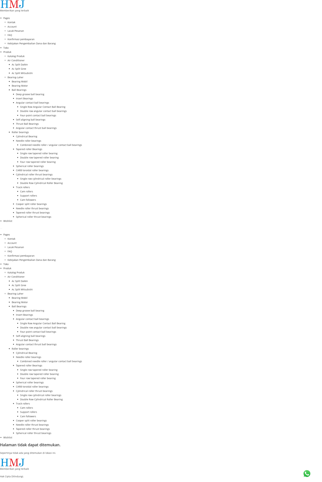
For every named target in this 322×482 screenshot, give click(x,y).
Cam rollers (26, 191)
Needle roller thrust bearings (32, 208)
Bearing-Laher (15, 77)
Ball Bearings (19, 89)
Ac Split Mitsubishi (22, 73)
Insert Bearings (24, 98)
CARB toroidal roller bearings (32, 170)
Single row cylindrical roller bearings (40, 178)
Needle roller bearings (28, 140)
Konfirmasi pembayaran (21, 39)
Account (12, 26)
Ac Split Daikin (20, 64)
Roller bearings (20, 132)
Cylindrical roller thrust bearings (34, 174)
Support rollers (28, 195)
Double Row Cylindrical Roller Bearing (41, 183)
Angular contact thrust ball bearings (36, 128)
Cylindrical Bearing (26, 136)
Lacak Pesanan (16, 30)
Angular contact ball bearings (32, 102)
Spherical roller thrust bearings (33, 216)
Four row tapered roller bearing (38, 161)
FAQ (10, 35)
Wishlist (7, 221)
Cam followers (28, 199)
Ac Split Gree (19, 68)
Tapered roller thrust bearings (33, 212)
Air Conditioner (16, 60)
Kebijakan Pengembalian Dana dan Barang (32, 43)
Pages (6, 18)
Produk (7, 52)
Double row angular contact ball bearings (43, 111)
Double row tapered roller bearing (39, 157)
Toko (6, 47)
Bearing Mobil (20, 81)
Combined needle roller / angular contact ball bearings (51, 145)
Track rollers (23, 187)
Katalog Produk (16, 56)
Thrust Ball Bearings (27, 123)
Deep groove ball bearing (30, 94)
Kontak (11, 22)
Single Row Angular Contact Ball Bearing (42, 106)
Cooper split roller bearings (31, 204)
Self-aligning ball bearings (30, 119)
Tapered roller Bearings (29, 149)
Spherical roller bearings (30, 166)
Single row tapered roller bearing (39, 153)
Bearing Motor (20, 85)
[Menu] (1, 228)
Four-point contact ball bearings (38, 115)
